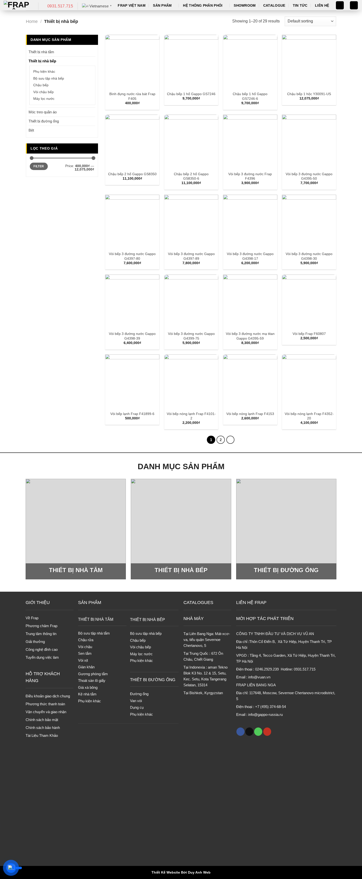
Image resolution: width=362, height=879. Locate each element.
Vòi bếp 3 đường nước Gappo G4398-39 (132, 336)
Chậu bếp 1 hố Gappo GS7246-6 (250, 96)
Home (32, 21)
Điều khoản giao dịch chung (48, 696)
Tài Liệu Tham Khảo (42, 735)
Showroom (245, 5)
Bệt (31, 130)
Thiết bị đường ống (44, 121)
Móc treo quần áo (43, 112)
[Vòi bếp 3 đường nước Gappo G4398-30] (309, 222)
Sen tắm (85, 653)
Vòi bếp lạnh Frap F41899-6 (132, 414)
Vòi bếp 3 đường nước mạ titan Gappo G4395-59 (250, 336)
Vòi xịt (83, 660)
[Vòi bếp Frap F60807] (309, 302)
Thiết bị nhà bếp (42, 61)
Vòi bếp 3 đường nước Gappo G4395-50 (309, 176)
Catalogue (274, 5)
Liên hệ (322, 5)
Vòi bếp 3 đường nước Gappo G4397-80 (132, 256)
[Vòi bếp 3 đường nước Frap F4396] (250, 142)
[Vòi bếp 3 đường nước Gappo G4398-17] (250, 222)
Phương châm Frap (41, 626)
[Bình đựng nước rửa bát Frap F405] (132, 62)
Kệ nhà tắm (87, 694)
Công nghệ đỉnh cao (42, 649)
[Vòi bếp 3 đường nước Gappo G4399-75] (191, 302)
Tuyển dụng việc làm (42, 657)
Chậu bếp (41, 85)
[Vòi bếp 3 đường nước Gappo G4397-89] (191, 222)
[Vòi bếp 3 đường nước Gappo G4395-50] (309, 142)
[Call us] (258, 731)
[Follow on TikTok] (249, 731)
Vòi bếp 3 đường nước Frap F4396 (250, 176)
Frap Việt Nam (132, 5)
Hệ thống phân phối (202, 5)
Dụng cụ (137, 707)
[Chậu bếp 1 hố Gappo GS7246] (191, 62)
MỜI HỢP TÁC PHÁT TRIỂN (265, 618)
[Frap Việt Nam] (17, 5)
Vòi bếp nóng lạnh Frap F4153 (250, 414)
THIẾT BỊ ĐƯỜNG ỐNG (152, 679)
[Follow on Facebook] (240, 731)
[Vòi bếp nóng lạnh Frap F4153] (250, 381)
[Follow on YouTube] (267, 731)
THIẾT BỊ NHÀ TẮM (95, 619)
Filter (38, 166)
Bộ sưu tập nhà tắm (94, 633)
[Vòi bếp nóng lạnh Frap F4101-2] (191, 381)
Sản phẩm (162, 5)
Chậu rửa (85, 640)
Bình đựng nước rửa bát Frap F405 (132, 96)
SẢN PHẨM (89, 602)
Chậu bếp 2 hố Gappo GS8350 (132, 174)
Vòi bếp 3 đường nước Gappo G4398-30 (309, 256)
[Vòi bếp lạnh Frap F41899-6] (132, 381)
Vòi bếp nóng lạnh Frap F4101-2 (191, 416)
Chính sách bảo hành (43, 727)
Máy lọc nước (43, 99)
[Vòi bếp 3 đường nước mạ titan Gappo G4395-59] (250, 302)
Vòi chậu (85, 647)
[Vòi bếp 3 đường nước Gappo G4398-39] (132, 302)
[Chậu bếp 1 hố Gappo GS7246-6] (250, 62)
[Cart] (354, 5)
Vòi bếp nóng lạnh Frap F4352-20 (309, 416)
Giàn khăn (86, 667)
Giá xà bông (88, 687)
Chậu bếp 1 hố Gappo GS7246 (191, 94)
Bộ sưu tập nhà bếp (48, 78)
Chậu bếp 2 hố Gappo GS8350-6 (191, 176)
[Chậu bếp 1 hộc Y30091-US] (309, 62)
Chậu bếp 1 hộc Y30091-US (309, 94)
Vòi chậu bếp (43, 92)
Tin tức (300, 5)
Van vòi (136, 701)
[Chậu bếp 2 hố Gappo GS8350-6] (191, 142)
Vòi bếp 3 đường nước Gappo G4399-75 (191, 336)
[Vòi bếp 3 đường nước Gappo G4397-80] (132, 222)
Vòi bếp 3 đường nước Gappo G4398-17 (250, 256)
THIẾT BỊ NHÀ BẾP (147, 619)
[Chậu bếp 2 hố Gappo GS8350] (132, 142)
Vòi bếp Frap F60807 (309, 334)
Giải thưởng (35, 641)
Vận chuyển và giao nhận (46, 712)
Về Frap (32, 618)
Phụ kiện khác (44, 71)
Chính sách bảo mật (42, 720)
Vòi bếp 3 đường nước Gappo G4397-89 (191, 256)
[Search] (340, 5)
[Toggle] (93, 52)
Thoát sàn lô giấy (91, 680)
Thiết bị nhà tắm (41, 52)
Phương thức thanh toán (45, 704)
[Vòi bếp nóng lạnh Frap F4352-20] (309, 381)
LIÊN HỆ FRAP (251, 602)
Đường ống (139, 694)
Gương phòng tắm (93, 674)
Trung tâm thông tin (41, 634)
